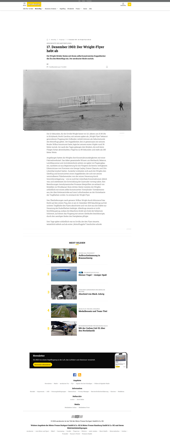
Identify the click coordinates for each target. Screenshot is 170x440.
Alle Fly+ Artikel (28, 9)
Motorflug (38, 9)
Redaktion (121, 391)
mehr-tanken (93, 431)
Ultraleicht (70, 9)
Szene (85, 9)
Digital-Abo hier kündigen (84, 383)
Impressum (40, 391)
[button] (77, 100)
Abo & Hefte (80, 399)
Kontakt (32, 391)
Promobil (65, 434)
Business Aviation (50, 9)
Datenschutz (72, 391)
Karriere (113, 391)
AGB (48, 391)
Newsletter (48, 383)
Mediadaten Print (84, 407)
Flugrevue (76, 431)
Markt (56, 383)
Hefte (83, 1)
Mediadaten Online (71, 407)
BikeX (53, 431)
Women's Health (87, 434)
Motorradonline (114, 431)
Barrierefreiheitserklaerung (99, 391)
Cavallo (68, 431)
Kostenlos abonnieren (43, 364)
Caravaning (60, 431)
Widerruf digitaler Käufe (101, 383)
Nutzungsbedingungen (58, 391)
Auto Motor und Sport (42, 431)
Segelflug (63, 9)
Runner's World (75, 434)
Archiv (72, 399)
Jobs (90, 9)
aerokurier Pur (64, 383)
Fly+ (72, 383)
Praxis (78, 9)
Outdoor (124, 431)
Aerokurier (30, 431)
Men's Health (103, 431)
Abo (79, 1)
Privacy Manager (83, 391)
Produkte (89, 1)
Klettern (84, 431)
